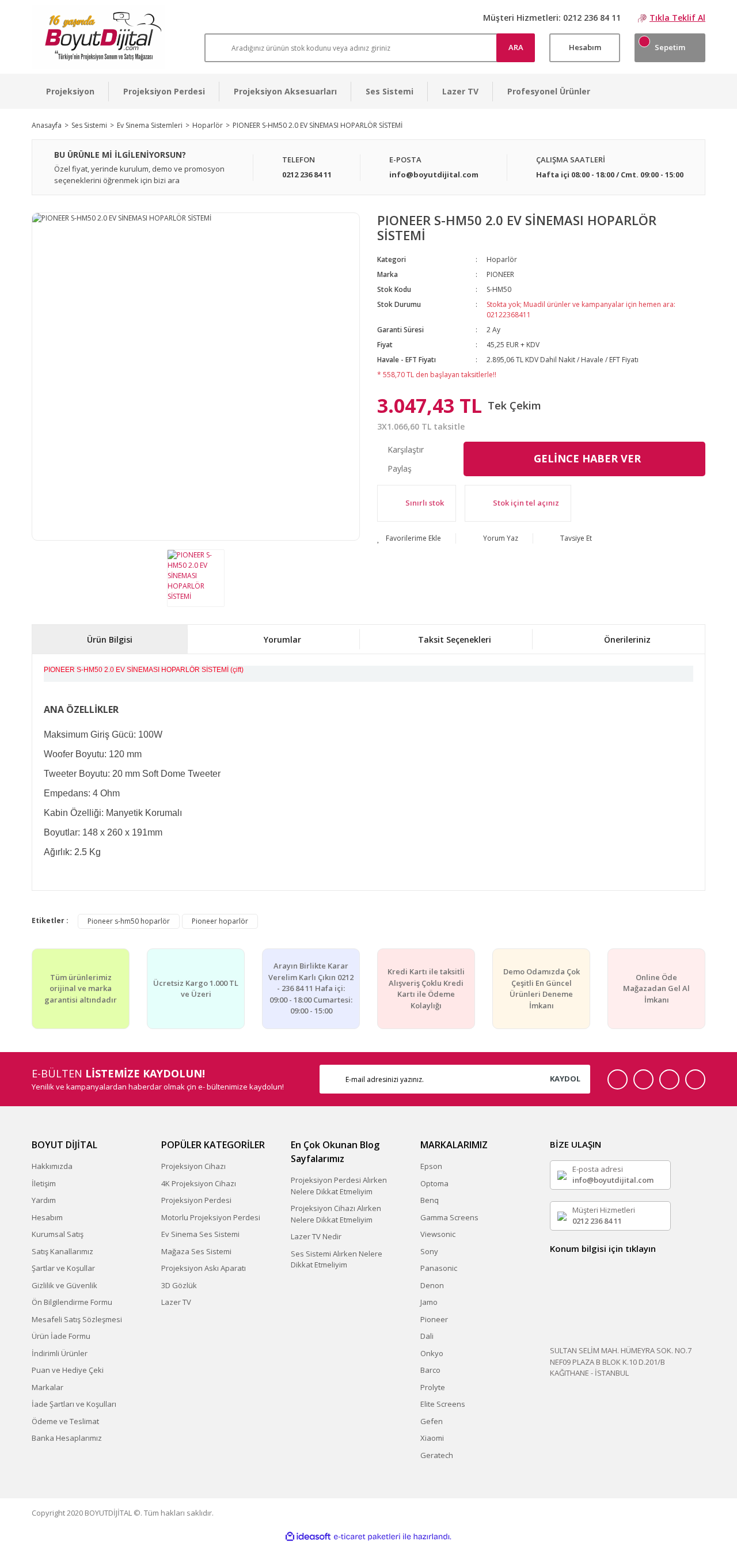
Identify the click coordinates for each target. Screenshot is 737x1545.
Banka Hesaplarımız (67, 1438)
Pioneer (434, 1319)
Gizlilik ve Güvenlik (64, 1285)
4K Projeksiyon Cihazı (198, 1183)
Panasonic (438, 1268)
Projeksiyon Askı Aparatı (203, 1268)
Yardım (44, 1200)
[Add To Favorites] (409, 538)
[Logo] (98, 37)
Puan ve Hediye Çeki (68, 1370)
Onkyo (431, 1353)
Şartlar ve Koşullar (63, 1268)
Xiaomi (432, 1438)
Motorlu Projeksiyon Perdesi (210, 1217)
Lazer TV (176, 1302)
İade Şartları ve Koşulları (74, 1404)
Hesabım (47, 1217)
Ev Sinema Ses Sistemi (200, 1234)
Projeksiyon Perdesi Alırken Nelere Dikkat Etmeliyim (339, 1186)
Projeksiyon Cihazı (193, 1166)
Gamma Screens (449, 1217)
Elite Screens (442, 1404)
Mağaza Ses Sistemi (196, 1251)
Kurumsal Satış (57, 1234)
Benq (429, 1200)
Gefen (431, 1421)
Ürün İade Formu (61, 1336)
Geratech (436, 1455)
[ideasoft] (308, 1536)
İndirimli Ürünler (60, 1353)
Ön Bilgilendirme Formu (72, 1302)
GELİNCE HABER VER (587, 458)
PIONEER (500, 274)
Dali (427, 1336)
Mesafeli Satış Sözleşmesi (77, 1319)
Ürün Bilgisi (109, 639)
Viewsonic (437, 1234)
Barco (430, 1370)
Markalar (47, 1387)
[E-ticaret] (367, 1536)
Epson (431, 1166)
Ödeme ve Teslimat (65, 1421)
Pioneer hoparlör (220, 921)
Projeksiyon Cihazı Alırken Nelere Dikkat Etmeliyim (336, 1214)
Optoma (434, 1183)
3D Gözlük (179, 1285)
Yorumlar (282, 639)
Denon (432, 1285)
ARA (515, 47)
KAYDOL (565, 1078)
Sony (429, 1251)
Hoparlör (502, 259)
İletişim (44, 1183)
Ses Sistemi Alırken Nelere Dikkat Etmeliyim (336, 1259)
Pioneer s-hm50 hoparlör (129, 921)
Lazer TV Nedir (316, 1236)
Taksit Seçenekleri (454, 639)
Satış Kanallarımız (62, 1251)
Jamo (429, 1302)
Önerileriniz (627, 639)
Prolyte (432, 1387)
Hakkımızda (52, 1166)
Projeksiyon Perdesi (196, 1200)
